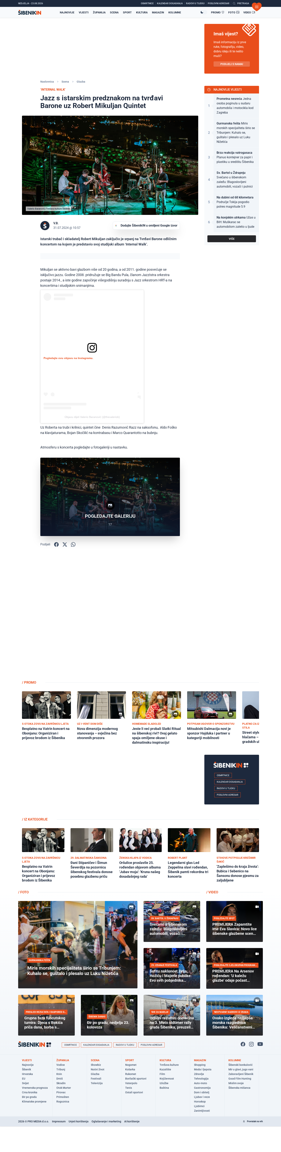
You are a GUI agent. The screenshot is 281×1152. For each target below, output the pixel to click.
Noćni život (97, 1069)
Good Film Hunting (239, 1078)
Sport (127, 12)
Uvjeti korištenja (79, 1121)
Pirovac (61, 1092)
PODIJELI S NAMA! (231, 64)
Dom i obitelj (201, 1092)
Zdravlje (199, 1074)
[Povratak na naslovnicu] (29, 12)
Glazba (81, 81)
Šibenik (26, 1069)
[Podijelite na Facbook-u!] (56, 544)
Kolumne (174, 12)
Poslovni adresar (227, 795)
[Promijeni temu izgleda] (203, 12)
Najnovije (67, 12)
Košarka (130, 1069)
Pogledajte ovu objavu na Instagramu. (68, 358)
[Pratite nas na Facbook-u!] (243, 1044)
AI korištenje (132, 1121)
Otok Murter (63, 1087)
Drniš (59, 1078)
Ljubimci (199, 1106)
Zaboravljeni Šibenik (240, 1074)
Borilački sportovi (135, 1078)
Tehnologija (201, 1078)
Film (162, 1074)
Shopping (199, 1064)
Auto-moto (200, 1083)
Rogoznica (62, 1101)
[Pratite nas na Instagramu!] (251, 1044)
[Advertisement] (231, 616)
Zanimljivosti (202, 1110)
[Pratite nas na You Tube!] (260, 1044)
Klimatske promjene (34, 1101)
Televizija (97, 1083)
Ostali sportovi (134, 1092)
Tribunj (60, 1069)
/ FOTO (23, 892)
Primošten (62, 1096)
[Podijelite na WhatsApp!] (73, 544)
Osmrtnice (223, 775)
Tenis (128, 1087)
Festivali (96, 1078)
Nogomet (130, 1064)
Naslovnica (47, 81)
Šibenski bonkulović (240, 1064)
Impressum (59, 1121)
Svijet (25, 1083)
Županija (99, 12)
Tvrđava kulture (169, 1064)
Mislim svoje (236, 1083)
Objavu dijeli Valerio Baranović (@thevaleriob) (92, 416)
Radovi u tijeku (226, 788)
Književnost (167, 1078)
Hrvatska (27, 1074)
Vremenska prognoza (35, 1087)
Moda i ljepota (202, 1069)
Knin (59, 1074)
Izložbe (164, 1083)
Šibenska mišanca (239, 1087)
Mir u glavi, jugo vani (240, 1069)
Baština (164, 1087)
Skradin (61, 1083)
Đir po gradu (29, 1096)
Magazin (158, 12)
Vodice (60, 1064)
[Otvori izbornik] (257, 7)
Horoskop (200, 1101)
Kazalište (165, 1069)
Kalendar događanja (230, 782)
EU (23, 1078)
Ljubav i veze (202, 1096)
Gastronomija (202, 1087)
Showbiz (96, 1064)
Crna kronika (29, 1092)
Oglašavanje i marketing (106, 1121)
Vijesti (84, 12)
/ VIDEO (212, 892)
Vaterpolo (131, 1083)
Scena (114, 12)
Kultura (142, 12)
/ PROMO (29, 682)
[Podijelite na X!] (65, 544)
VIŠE (232, 238)
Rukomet (130, 1074)
